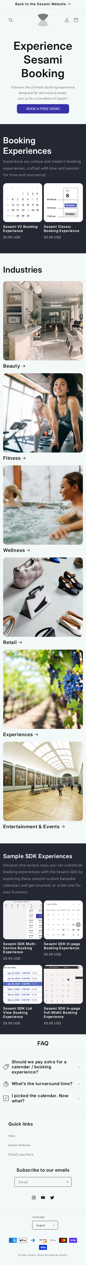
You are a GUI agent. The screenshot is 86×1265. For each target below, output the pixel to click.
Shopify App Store (20, 1154)
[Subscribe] (66, 1182)
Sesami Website (19, 1145)
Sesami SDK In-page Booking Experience (62, 946)
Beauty (11, 366)
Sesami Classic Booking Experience (62, 229)
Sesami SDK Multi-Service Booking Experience (20, 948)
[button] (10, 20)
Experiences (18, 734)
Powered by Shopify (56, 1254)
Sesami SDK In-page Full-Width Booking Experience (62, 1012)
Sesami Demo (36, 1254)
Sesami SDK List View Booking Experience (17, 1012)
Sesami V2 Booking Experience (20, 229)
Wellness (14, 550)
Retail (10, 642)
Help (11, 1135)
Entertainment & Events (31, 827)
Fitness (12, 458)
